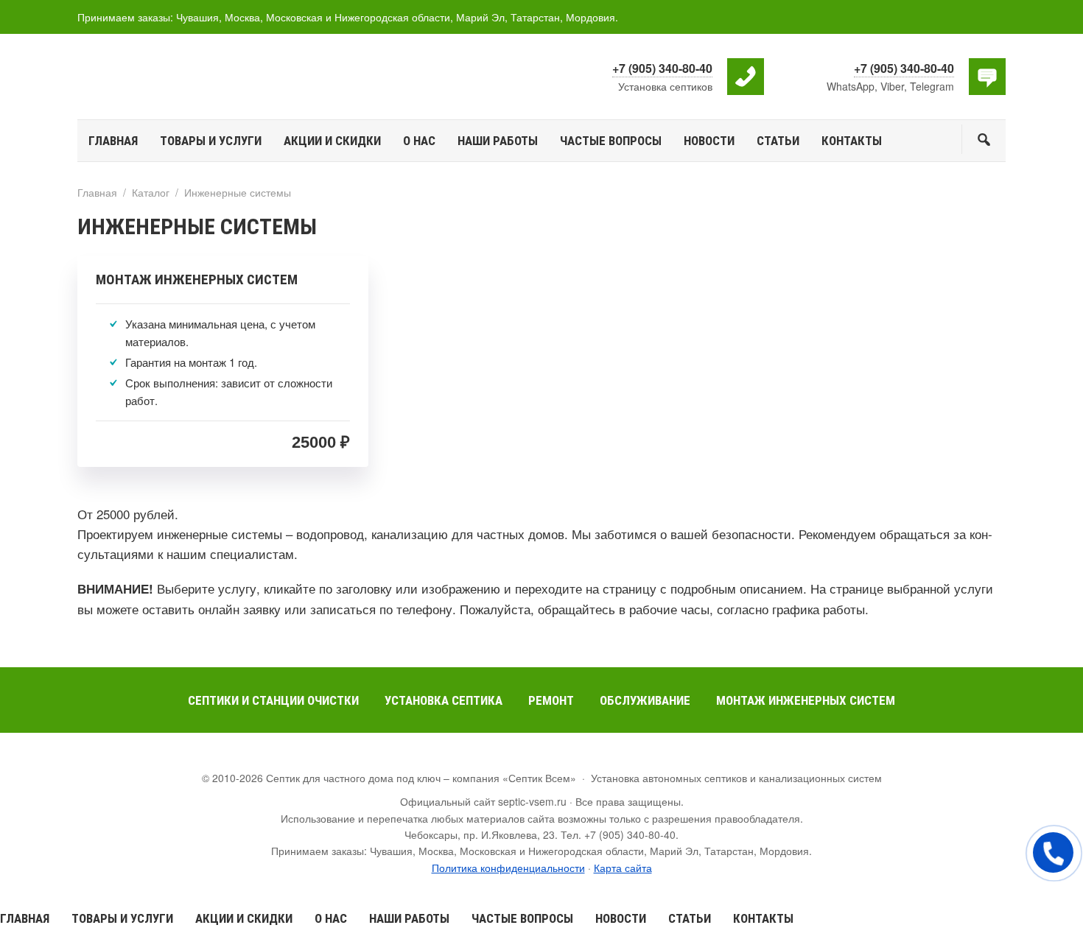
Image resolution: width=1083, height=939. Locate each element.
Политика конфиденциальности (508, 867)
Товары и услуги (122, 918)
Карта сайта (623, 867)
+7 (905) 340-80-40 (662, 68)
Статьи (689, 918)
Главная (24, 918)
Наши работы (409, 918)
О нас (331, 918)
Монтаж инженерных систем (197, 279)
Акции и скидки (243, 918)
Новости (620, 918)
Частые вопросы (522, 918)
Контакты (763, 918)
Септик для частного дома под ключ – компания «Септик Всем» (187, 76)
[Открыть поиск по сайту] (983, 139)
